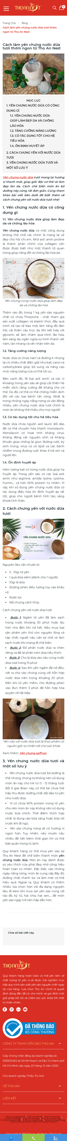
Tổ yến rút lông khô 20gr (11, 1120)
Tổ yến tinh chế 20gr (52, 1117)
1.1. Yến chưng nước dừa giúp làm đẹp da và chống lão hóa (32, 121)
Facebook (5, 1009)
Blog (25, 23)
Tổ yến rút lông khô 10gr (51, 1118)
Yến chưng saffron (32, 753)
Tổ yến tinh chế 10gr (35, 1117)
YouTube (25, 1009)
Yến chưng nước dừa (18, 177)
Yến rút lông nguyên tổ (15, 1117)
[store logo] (28, 7)
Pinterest (11, 1009)
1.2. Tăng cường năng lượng (33, 130)
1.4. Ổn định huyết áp (27, 146)
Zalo (18, 1009)
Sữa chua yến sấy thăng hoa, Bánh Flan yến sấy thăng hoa (33, 1122)
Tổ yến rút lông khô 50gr (33, 1120)
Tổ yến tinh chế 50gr (13, 1118)
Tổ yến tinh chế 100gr (31, 1118)
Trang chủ (9, 23)
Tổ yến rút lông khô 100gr (55, 1120)
